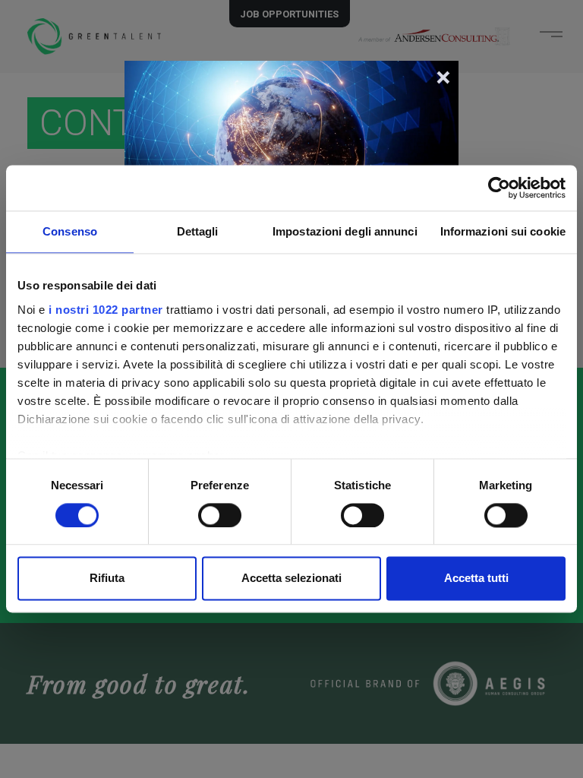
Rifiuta (107, 578)
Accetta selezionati (291, 578)
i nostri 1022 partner (106, 309)
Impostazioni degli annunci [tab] (345, 231)
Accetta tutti (476, 578)
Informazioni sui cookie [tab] (503, 231)
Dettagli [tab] (198, 231)
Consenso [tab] (70, 231)
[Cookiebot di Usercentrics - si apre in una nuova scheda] (499, 187)
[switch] (219, 515)
